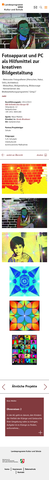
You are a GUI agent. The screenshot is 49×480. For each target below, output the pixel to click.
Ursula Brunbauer (23, 119)
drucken (40, 155)
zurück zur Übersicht (15, 155)
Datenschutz (30, 469)
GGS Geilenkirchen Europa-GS (16, 104)
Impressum (17, 469)
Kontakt (21, 472)
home (7, 469)
